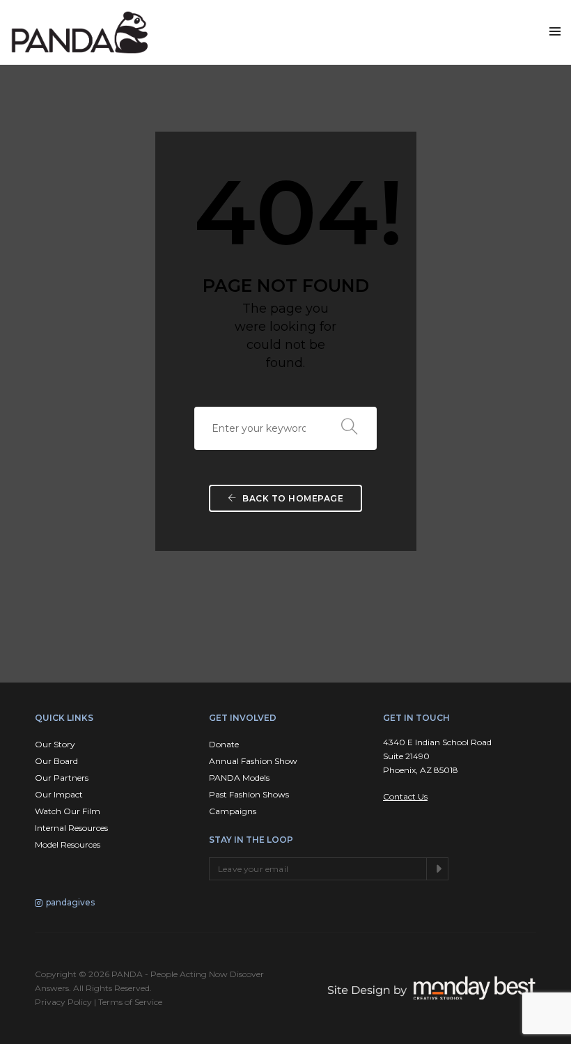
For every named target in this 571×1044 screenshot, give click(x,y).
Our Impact (59, 794)
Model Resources (67, 844)
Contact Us (405, 796)
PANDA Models (239, 777)
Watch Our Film (67, 811)
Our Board (56, 761)
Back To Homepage (292, 498)
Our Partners (61, 777)
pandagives (70, 902)
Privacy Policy (63, 1002)
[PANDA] (80, 32)
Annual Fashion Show (253, 761)
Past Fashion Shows (249, 794)
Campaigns (232, 811)
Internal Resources (71, 828)
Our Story (55, 744)
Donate (224, 744)
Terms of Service (130, 1002)
